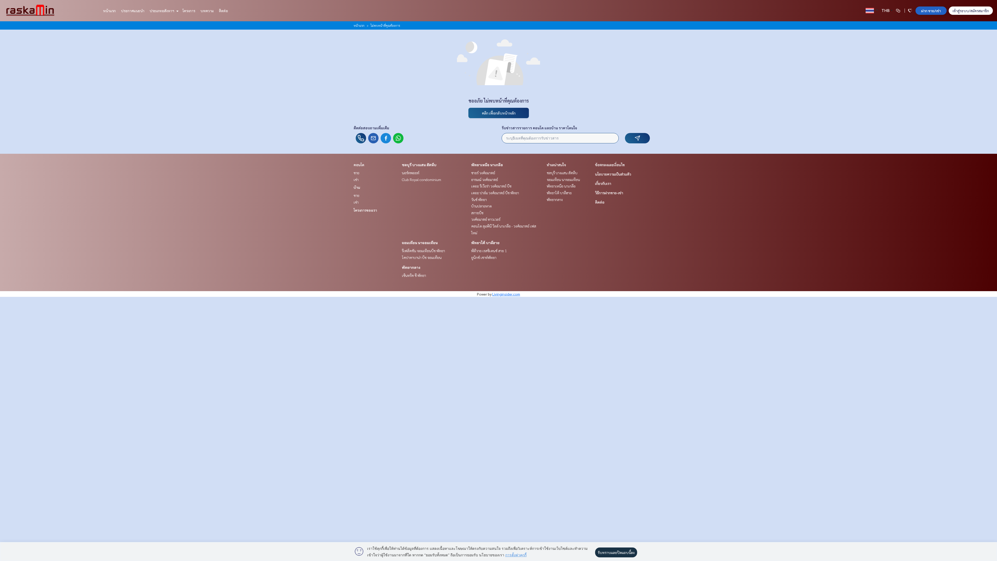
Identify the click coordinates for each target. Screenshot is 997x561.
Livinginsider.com (506, 294)
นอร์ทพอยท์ (410, 172)
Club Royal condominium (421, 179)
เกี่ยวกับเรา (603, 183)
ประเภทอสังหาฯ (162, 10)
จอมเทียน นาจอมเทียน (420, 242)
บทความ (207, 10)
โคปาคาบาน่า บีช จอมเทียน (422, 257)
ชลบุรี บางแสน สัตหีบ (419, 164)
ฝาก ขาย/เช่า (931, 10)
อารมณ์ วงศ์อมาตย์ (484, 179)
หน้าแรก (109, 10)
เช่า (356, 179)
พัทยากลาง (411, 267)
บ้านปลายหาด (481, 206)
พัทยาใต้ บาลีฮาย (485, 242)
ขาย (356, 172)
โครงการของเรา (365, 210)
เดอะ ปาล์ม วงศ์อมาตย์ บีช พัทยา (495, 192)
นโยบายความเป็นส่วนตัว (613, 174)
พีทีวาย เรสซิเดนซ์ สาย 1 (489, 250)
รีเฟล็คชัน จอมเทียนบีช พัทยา (423, 250)
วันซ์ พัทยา (479, 199)
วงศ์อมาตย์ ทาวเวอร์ (485, 219)
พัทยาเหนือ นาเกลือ (487, 164)
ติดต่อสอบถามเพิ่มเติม (371, 127)
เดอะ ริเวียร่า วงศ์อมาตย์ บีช (491, 186)
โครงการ (189, 10)
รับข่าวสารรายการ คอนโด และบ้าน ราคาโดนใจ (539, 127)
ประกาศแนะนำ (132, 10)
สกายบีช (477, 212)
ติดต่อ (223, 10)
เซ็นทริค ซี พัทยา (414, 275)
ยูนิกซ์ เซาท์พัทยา (483, 257)
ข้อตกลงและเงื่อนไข (610, 164)
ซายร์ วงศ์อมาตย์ (483, 172)
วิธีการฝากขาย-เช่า (609, 192)
